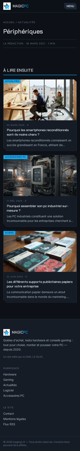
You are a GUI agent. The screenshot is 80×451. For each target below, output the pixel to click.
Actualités (26, 22)
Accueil (9, 22)
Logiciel (8, 390)
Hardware (9, 374)
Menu (70, 6)
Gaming (8, 379)
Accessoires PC (13, 395)
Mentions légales (14, 419)
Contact (8, 413)
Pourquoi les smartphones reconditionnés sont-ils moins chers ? (38, 132)
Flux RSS (9, 424)
